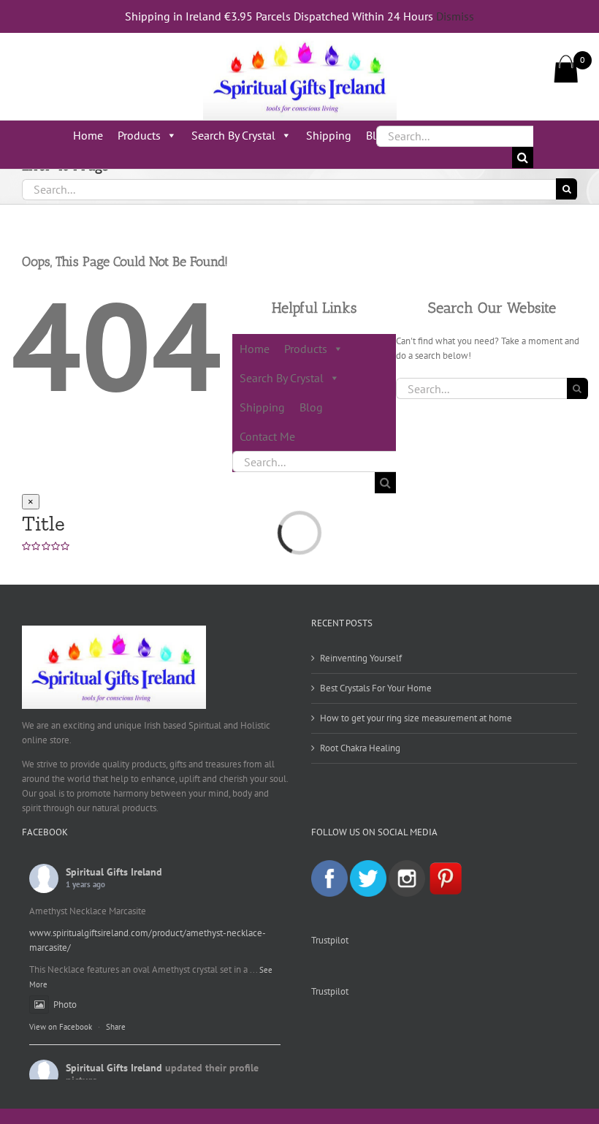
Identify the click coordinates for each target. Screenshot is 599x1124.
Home (88, 135)
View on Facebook (60, 1027)
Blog (311, 407)
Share (116, 1027)
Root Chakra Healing (360, 748)
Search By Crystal (233, 135)
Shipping (328, 135)
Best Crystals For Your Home (376, 688)
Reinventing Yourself (361, 658)
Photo (65, 1004)
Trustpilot (329, 940)
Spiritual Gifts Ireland (114, 871)
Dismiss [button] (455, 16)
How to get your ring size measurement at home (416, 718)
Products (139, 135)
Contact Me (267, 436)
